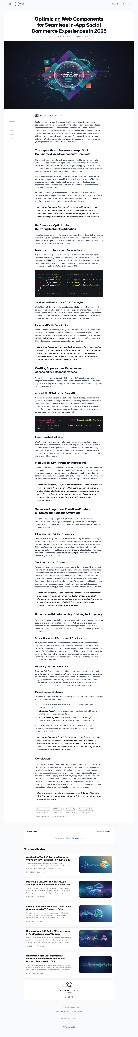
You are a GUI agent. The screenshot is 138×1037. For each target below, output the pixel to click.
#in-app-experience (43, 809)
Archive (66, 1011)
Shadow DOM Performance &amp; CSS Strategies (17, 150)
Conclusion (11, 221)
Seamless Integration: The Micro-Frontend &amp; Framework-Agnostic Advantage (16, 184)
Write (126, 4)
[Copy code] (100, 272)
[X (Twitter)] (59, 116)
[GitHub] (66, 997)
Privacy (73, 1011)
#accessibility (70, 809)
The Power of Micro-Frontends (15, 195)
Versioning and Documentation (14, 212)
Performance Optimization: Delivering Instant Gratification (16, 136)
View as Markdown (85, 37)
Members (59, 1011)
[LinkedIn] (61, 116)
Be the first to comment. (75, 838)
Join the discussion (103, 831)
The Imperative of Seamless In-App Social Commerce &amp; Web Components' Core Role (16, 128)
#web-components (42, 816)
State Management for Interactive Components (17, 177)
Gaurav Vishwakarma (48, 115)
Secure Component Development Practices (16, 207)
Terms (80, 1011)
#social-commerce (70, 813)
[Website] (72, 997)
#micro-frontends (42, 813)
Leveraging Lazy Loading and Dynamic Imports (16, 143)
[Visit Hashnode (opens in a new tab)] (69, 1027)
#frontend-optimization (86, 809)
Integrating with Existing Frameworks (17, 191)
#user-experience (86, 813)
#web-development (58, 816)
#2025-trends (57, 809)
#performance (56, 813)
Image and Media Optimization (15, 156)
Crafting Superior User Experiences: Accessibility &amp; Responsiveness (16, 161)
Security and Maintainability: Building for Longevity (16, 201)
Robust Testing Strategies (14, 217)
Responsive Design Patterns (15, 172)
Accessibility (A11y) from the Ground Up (16, 167)
